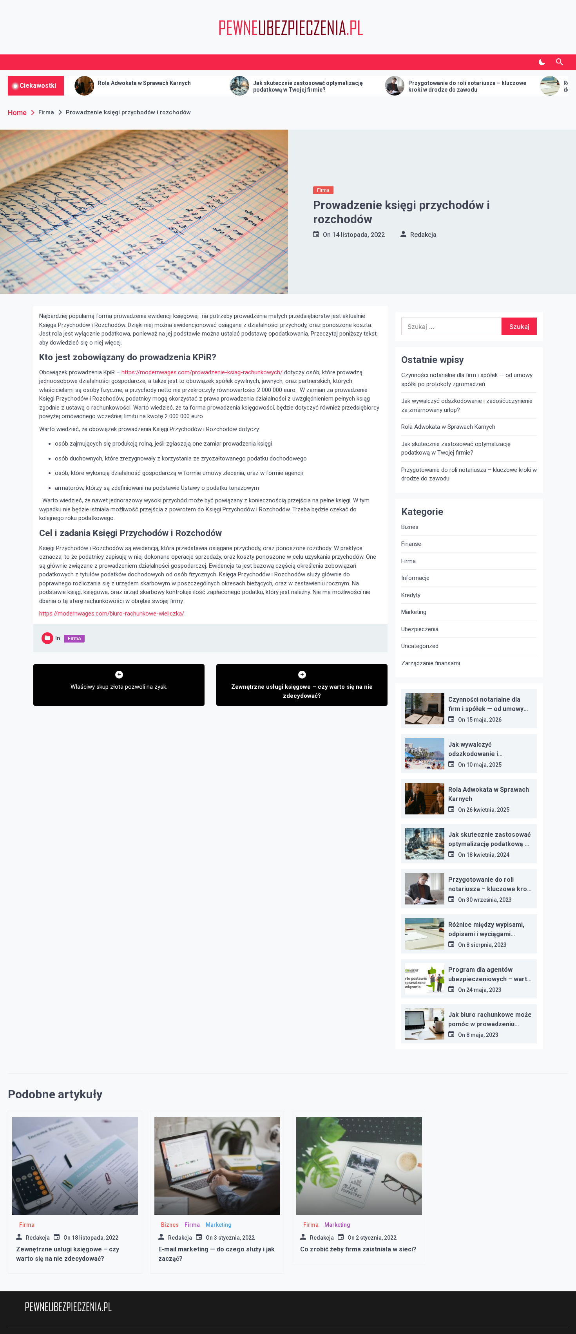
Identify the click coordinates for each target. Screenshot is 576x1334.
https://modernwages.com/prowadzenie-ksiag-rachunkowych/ (202, 372)
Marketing (413, 612)
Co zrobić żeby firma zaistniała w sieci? (358, 1249)
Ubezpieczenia (419, 629)
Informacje (415, 577)
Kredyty (410, 595)
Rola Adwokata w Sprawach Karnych (75, 83)
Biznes (409, 527)
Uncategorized (419, 646)
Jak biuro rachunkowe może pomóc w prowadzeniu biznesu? (490, 1024)
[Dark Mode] (542, 62)
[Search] (559, 62)
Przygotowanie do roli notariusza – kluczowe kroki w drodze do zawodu (398, 86)
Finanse (411, 543)
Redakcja (423, 234)
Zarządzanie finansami (430, 663)
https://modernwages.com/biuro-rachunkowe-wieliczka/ (111, 613)
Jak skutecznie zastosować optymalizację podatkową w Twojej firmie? (239, 86)
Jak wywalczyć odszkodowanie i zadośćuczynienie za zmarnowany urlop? (467, 405)
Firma (323, 190)
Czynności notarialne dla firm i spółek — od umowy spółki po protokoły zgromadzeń (467, 380)
